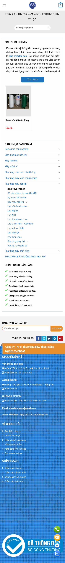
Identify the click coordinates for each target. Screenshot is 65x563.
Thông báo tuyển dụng (15, 440)
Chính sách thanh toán (15, 472)
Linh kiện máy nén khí (16, 154)
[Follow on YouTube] (60, 338)
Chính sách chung (13, 468)
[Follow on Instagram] (43, 338)
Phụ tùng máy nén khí (28, 14)
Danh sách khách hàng (15, 449)
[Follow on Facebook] (38, 338)
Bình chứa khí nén (16, 189)
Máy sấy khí (11, 166)
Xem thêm (32, 79)
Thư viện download (14, 453)
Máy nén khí (11, 160)
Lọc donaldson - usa (17, 219)
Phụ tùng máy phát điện (17, 250)
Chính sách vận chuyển (15, 477)
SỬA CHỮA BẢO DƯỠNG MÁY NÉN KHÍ (25, 256)
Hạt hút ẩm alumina (17, 206)
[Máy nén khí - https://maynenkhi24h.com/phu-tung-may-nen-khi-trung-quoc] (32, 5)
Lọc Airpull (13, 210)
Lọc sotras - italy (16, 228)
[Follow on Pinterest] (54, 338)
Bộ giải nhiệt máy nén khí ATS (22, 193)
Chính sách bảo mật (14, 481)
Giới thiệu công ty (13, 431)
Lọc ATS (12, 215)
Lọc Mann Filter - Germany (20, 224)
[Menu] (4, 5)
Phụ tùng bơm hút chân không (20, 172)
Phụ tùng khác (15, 237)
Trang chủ (10, 14)
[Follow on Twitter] (49, 338)
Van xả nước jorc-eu (17, 245)
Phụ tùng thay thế (16, 241)
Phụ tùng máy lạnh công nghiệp (21, 178)
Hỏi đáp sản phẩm (13, 444)
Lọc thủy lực (14, 232)
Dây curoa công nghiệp (16, 149)
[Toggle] (59, 149)
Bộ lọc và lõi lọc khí (17, 197)
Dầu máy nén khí (16, 202)
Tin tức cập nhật (12, 435)
